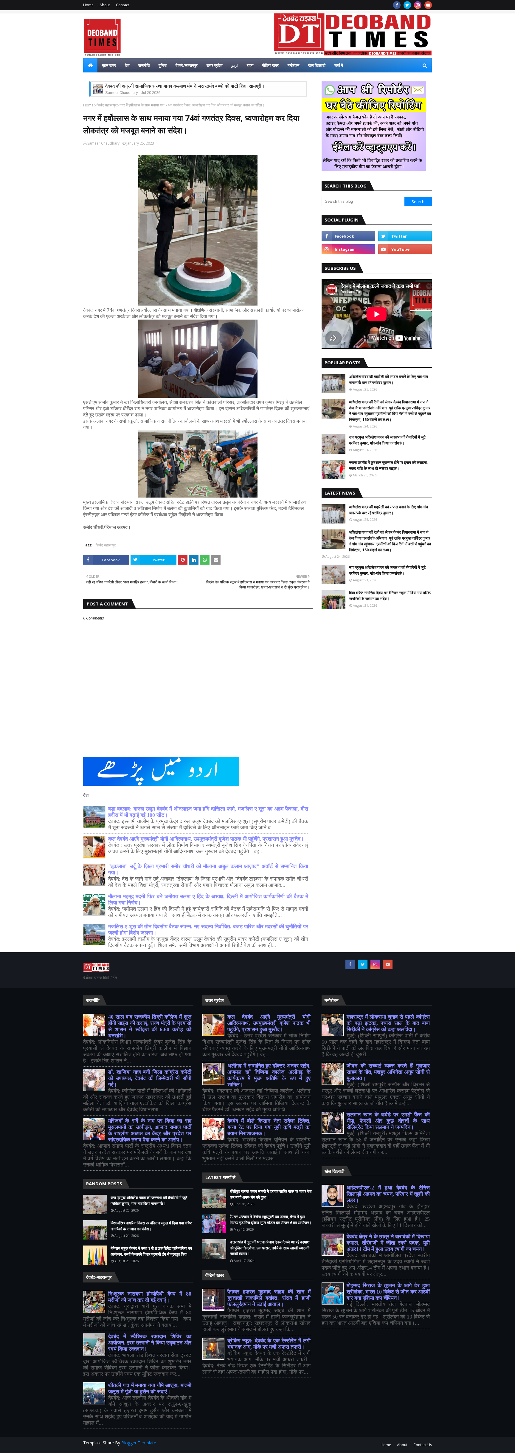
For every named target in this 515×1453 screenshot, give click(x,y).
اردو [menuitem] (234, 65)
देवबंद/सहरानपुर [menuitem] (187, 65)
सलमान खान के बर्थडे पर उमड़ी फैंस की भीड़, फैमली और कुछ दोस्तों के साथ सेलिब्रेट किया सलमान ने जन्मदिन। (388, 1121)
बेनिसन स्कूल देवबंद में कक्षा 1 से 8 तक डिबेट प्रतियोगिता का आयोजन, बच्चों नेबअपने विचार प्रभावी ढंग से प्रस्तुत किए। (151, 1251)
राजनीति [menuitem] (144, 65)
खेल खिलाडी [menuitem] (316, 65)
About (105, 4)
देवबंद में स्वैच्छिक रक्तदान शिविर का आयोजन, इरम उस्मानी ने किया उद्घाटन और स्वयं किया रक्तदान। (149, 1342)
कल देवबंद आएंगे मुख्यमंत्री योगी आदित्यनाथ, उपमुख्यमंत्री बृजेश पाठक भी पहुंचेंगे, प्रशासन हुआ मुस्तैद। (206, 839)
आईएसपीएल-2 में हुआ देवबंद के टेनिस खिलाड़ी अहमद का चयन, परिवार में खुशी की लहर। (388, 1194)
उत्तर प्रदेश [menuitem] (214, 65)
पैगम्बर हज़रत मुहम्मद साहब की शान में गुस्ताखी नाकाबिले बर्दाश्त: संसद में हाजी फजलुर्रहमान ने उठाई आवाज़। (269, 1298)
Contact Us (422, 1444)
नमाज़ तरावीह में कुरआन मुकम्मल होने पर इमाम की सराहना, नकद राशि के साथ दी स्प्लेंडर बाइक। (388, 465)
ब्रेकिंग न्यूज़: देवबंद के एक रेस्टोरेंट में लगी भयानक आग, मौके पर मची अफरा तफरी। (269, 1344)
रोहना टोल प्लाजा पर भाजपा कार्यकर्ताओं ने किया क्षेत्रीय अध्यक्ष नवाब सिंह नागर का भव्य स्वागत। (186, 86)
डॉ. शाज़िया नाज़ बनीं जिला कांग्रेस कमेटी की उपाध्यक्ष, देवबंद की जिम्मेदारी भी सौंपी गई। (149, 1078)
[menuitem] (90, 65)
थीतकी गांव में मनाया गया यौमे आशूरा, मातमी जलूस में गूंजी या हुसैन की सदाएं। (149, 1388)
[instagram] (417, 5)
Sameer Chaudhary (103, 143)
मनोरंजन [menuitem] (293, 65)
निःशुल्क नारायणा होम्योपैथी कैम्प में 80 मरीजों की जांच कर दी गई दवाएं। (149, 1297)
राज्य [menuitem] (250, 65)
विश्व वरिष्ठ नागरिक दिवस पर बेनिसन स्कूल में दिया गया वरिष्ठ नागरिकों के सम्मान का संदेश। (390, 595)
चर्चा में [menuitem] (338, 65)
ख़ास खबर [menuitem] (109, 65)
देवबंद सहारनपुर (107, 105)
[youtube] (428, 5)
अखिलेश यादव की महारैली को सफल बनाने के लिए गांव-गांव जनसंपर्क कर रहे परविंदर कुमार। (388, 379)
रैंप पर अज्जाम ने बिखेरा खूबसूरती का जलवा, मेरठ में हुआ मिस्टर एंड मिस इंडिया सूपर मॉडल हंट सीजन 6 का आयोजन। (271, 1219)
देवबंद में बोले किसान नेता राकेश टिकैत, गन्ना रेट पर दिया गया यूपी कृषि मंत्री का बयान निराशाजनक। (269, 1127)
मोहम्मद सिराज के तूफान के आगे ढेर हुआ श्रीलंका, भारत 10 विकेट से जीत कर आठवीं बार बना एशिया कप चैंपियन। (388, 1291)
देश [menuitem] (127, 65)
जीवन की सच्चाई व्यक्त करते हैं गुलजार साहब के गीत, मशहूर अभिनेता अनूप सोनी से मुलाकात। (388, 1072)
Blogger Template (138, 1443)
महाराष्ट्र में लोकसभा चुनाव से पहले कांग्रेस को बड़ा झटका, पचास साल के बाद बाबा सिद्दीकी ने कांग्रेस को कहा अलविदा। (388, 1023)
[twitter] (407, 5)
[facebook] (397, 5)
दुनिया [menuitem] (163, 65)
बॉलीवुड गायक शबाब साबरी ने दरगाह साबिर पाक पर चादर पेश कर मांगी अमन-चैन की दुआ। (270, 1194)
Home (88, 4)
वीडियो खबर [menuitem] (270, 65)
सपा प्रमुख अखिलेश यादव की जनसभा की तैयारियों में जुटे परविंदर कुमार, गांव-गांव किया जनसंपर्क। (387, 440)
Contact (122, 4)
